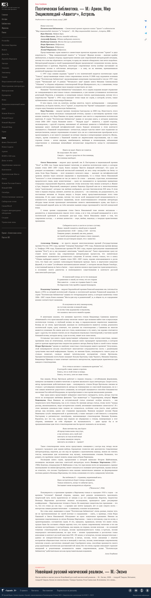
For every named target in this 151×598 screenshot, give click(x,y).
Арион (5, 151)
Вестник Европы (9, 45)
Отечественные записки (12, 197)
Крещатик (6, 95)
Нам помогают (48, 590)
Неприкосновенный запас (13, 104)
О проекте (24, 590)
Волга (4, 49)
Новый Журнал (8, 122)
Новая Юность (8, 113)
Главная (5, 14)
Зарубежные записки (11, 165)
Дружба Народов (9, 59)
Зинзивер (6, 72)
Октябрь (6, 192)
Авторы (4, 19)
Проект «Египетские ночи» (12, 233)
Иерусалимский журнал (12, 81)
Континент (6, 169)
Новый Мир (7, 127)
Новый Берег (7, 118)
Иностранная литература (13, 86)
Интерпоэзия (8, 90)
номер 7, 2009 (62, 19)
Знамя (4, 77)
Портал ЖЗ (6, 237)
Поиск (4, 32)
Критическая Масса (10, 174)
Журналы (5, 28)
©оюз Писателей (9, 142)
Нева (4, 99)
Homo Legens (7, 147)
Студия (5, 217)
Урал (4, 131)
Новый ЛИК (7, 188)
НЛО (4, 109)
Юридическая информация (141, 595)
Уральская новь (9, 222)
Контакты (35, 590)
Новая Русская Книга (11, 183)
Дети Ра (5, 54)
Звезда (5, 63)
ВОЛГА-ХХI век (8, 156)
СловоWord (7, 206)
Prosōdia (5, 40)
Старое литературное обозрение (11, 211)
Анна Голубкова (41, 4)
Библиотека (6, 23)
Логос (4, 178)
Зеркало (5, 68)
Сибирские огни (9, 201)
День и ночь (7, 160)
